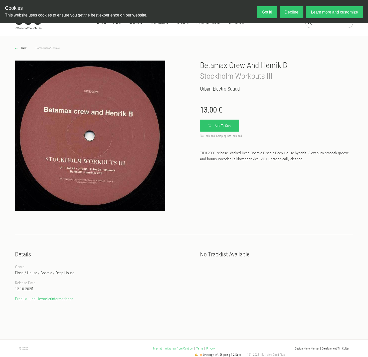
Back (23, 48)
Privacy (210, 348)
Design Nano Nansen (307, 348)
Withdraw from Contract (179, 348)
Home (39, 48)
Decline (291, 12)
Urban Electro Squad (220, 89)
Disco (46, 48)
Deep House (65, 272)
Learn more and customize (334, 12)
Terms (199, 348)
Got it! (267, 12)
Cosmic (55, 48)
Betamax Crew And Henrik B (243, 65)
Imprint (157, 348)
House (32, 272)
